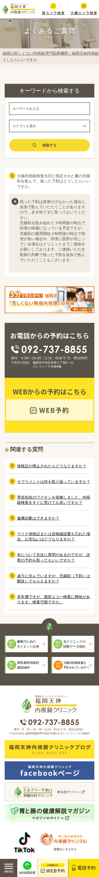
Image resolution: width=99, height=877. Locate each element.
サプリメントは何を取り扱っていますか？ (53, 481)
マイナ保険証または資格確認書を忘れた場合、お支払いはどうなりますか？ (53, 536)
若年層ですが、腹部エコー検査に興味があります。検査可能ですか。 (53, 599)
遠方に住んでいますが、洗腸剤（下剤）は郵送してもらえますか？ (53, 578)
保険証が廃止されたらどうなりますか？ (51, 466)
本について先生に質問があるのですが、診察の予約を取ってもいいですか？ (53, 557)
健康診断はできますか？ (38, 518)
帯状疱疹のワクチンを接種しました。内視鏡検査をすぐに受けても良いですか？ (53, 500)
